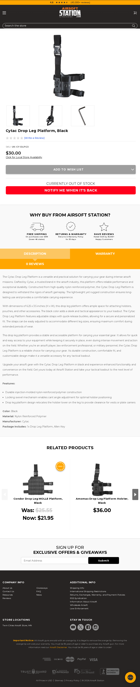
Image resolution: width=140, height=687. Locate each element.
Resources (8, 594)
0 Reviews (35, 264)
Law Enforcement (79, 608)
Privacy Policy (73, 680)
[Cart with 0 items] (133, 13)
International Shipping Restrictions (88, 591)
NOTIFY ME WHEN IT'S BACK (70, 190)
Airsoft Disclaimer (58, 647)
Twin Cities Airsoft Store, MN (17, 625)
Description (35, 254)
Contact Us (8, 591)
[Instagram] (96, 627)
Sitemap (59, 680)
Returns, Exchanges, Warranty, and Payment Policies (97, 594)
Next (135, 494)
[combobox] (70, 25)
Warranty (105, 254)
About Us (7, 588)
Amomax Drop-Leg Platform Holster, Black (102, 500)
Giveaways (42, 588)
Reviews (7, 598)
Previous (5, 494)
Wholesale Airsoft (79, 605)
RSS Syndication (78, 598)
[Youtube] (73, 627)
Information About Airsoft (83, 601)
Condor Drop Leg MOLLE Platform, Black (38, 500)
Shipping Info (77, 588)
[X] (81, 627)
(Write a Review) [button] (34, 138)
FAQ (38, 591)
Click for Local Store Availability (24, 157)
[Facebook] (88, 627)
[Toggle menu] (4, 12)
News (39, 594)
